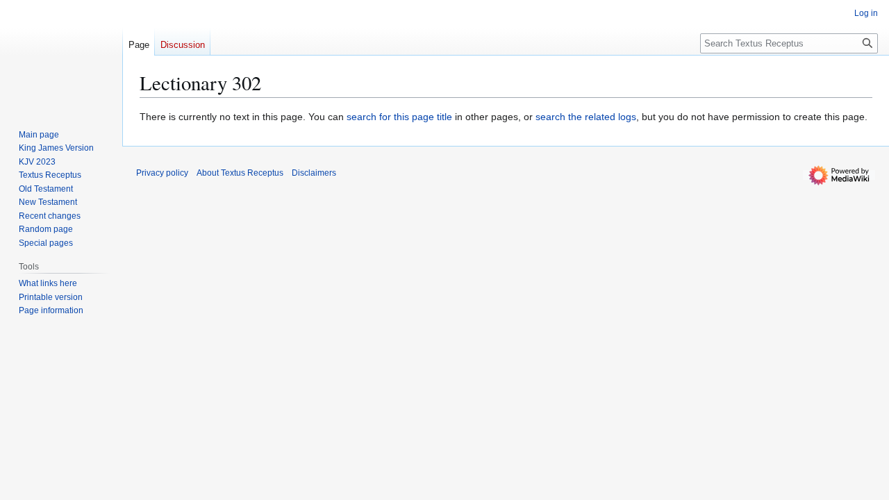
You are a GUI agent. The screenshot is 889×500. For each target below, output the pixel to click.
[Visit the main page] (61, 55)
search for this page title (399, 116)
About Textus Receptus (240, 173)
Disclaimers (314, 173)
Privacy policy (162, 173)
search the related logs (585, 116)
